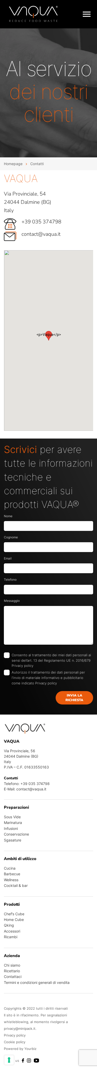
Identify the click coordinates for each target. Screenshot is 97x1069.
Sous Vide (12, 817)
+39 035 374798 (41, 221)
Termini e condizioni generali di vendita (37, 982)
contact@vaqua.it (41, 234)
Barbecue (12, 874)
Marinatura (13, 822)
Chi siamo (12, 965)
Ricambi (10, 937)
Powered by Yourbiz (20, 1049)
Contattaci (12, 976)
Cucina (10, 868)
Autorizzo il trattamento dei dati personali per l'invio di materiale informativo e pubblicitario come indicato (48, 677)
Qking (9, 925)
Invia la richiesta (74, 697)
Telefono (10, 579)
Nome (8, 516)
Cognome (11, 537)
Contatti (37, 163)
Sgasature (12, 840)
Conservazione (16, 834)
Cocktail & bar (16, 885)
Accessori (12, 931)
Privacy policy (22, 665)
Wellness (11, 880)
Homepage (13, 163)
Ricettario (12, 971)
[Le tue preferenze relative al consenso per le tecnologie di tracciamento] (9, 1060)
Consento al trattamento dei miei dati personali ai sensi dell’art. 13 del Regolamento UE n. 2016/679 (51, 660)
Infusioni (11, 828)
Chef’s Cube (14, 914)
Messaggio (12, 601)
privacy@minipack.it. (20, 1028)
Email (8, 558)
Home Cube (14, 919)
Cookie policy (14, 1042)
